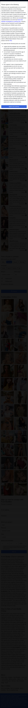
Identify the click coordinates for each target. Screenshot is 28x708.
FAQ (10, 40)
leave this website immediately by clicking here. (12, 20)
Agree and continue (14, 106)
